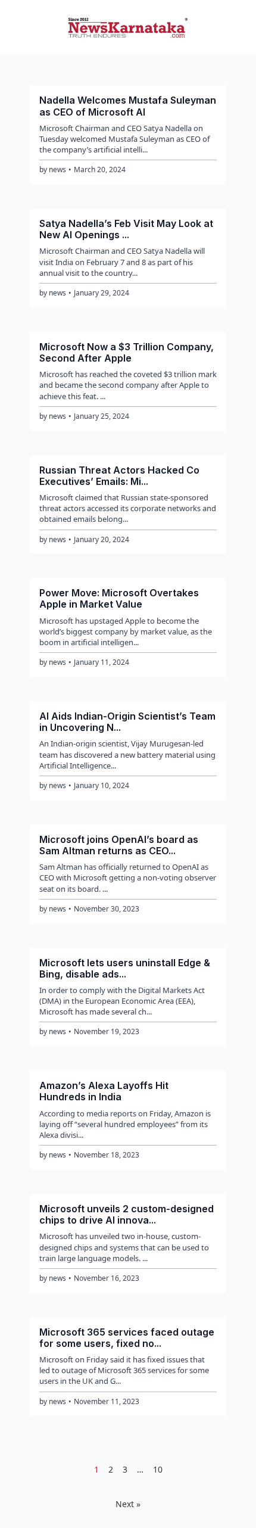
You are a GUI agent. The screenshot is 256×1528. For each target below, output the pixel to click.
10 (158, 1469)
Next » (128, 1504)
